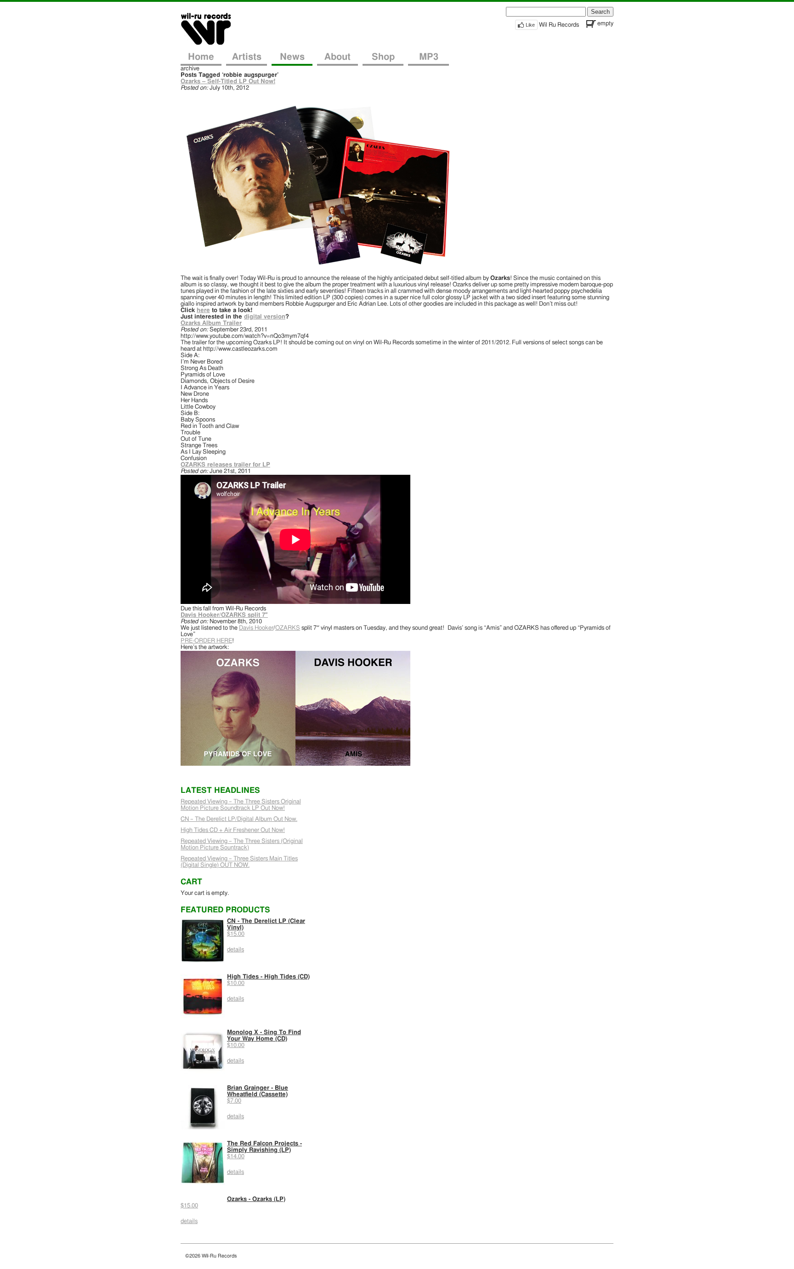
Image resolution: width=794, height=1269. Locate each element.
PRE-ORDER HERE (206, 641)
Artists (246, 57)
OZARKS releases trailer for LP (225, 465)
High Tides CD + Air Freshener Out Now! (233, 830)
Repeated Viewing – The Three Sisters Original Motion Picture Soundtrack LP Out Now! (241, 805)
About (337, 57)
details (235, 950)
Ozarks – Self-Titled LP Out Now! (228, 82)
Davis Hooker (256, 628)
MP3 (428, 57)
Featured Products (225, 910)
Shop (383, 57)
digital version (264, 317)
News (292, 57)
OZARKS (287, 628)
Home (201, 57)
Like (530, 25)
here (203, 310)
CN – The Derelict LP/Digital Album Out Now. (239, 819)
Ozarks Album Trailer (211, 323)
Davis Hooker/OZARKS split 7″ (224, 615)
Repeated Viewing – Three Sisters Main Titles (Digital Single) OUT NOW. (239, 862)
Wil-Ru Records (212, 28)
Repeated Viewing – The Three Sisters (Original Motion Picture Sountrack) (242, 844)
